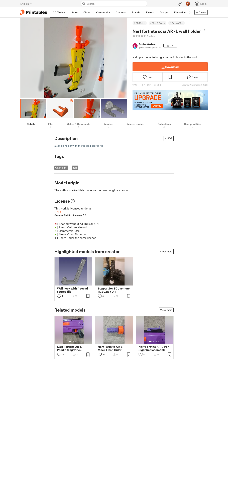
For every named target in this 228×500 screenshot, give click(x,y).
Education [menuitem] (180, 12)
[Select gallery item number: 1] (70, 341)
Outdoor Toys (177, 23)
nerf (74, 167)
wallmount (61, 167)
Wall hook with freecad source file (72, 290)
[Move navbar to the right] (189, 12)
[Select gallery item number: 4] (159, 341)
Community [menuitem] (103, 12)
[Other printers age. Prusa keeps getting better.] (170, 100)
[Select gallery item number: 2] (73, 341)
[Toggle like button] (59, 296)
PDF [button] (169, 138)
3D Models (141, 23)
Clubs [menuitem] (86, 12)
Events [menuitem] (150, 12)
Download (172, 66)
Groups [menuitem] (164, 12)
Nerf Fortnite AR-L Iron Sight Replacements (154, 348)
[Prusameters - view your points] (188, 4)
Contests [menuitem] (121, 12)
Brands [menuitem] (136, 12)
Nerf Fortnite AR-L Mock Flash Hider (110, 348)
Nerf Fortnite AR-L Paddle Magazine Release (69, 348)
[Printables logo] (33, 12)
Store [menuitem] (74, 12)
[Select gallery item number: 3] (76, 341)
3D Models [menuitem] (59, 12)
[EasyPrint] (179, 4)
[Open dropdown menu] (204, 31)
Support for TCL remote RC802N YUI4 (114, 290)
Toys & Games (158, 23)
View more (166, 251)
